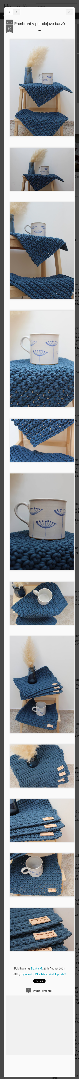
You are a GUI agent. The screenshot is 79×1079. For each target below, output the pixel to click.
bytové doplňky (31, 974)
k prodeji (60, 974)
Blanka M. (37, 968)
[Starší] (16, 12)
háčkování (47, 974)
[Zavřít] (69, 12)
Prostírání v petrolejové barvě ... (39, 26)
